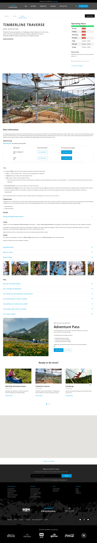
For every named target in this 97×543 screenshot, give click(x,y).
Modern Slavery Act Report (37, 519)
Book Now (90, 16)
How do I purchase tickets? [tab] (12, 284)
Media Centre (55, 491)
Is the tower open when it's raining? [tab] (14, 309)
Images (14, 16)
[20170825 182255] (39, 268)
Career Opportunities (34, 491)
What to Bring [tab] (7, 257)
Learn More (8, 395)
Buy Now (68, 350)
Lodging (77, 491)
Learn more (55, 1)
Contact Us (21, 519)
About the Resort (10, 489)
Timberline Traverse (42, 386)
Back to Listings (77, 65)
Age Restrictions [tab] (8, 247)
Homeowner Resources (35, 489)
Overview (6, 16)
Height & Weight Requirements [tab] (13, 216)
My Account (9, 519)
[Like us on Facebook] (80, 519)
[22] (58, 268)
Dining (77, 489)
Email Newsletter (56, 489)
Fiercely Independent (11, 491)
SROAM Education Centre (35, 497)
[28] (77, 268)
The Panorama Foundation (35, 493)
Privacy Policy (55, 479)
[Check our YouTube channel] (88, 519)
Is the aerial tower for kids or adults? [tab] (15, 299)
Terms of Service (62, 479)
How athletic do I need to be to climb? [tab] (15, 304)
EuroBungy (70, 386)
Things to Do (78, 493)
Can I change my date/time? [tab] (12, 289)
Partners (46, 519)
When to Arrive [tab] (8, 252)
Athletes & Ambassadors (12, 495)
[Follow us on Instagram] (84, 519)
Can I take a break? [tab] (9, 314)
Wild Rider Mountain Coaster (15, 386)
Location (22, 16)
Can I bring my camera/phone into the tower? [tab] (18, 294)
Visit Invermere (33, 495)
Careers (15, 519)
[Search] (76, 6)
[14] (20, 268)
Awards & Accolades (11, 497)
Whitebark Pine (10, 493)
